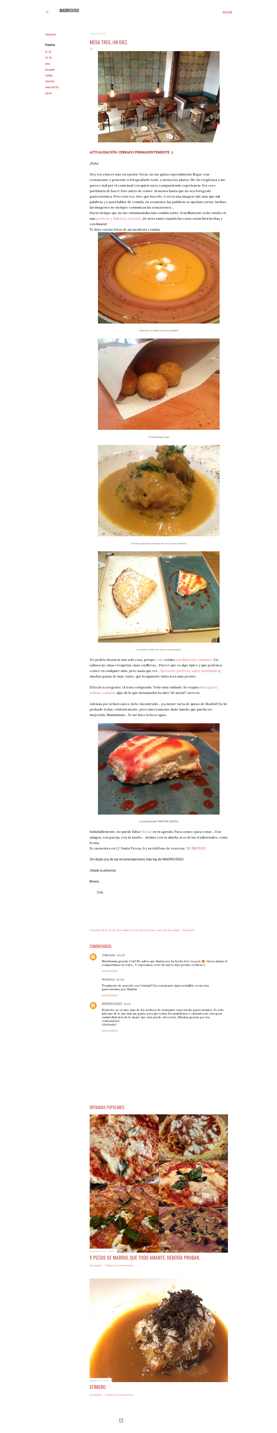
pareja (48, 93)
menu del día (51, 87)
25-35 (48, 57)
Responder (110, 971)
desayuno (50, 69)
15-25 (48, 51)
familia (49, 75)
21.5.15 (127, 1003)
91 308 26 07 (196, 848)
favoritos (50, 81)
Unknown (108, 955)
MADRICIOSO (69, 10)
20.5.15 (121, 955)
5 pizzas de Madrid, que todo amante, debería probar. (145, 1257)
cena (47, 63)
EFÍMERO (98, 1386)
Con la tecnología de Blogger (142, 1420)
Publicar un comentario (119, 1265)
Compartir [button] (50, 34)
